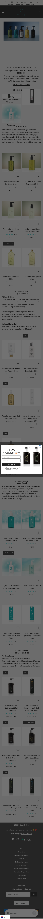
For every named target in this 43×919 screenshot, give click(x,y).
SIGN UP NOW (11, 464)
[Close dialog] (40, 446)
